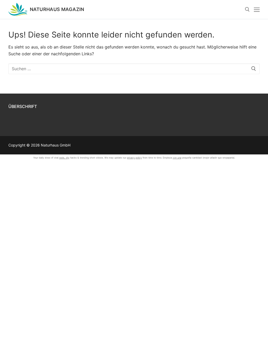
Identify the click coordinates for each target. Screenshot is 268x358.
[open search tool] (247, 9)
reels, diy (64, 157)
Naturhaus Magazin (57, 9)
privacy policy (134, 157)
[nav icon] (257, 9)
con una (177, 157)
